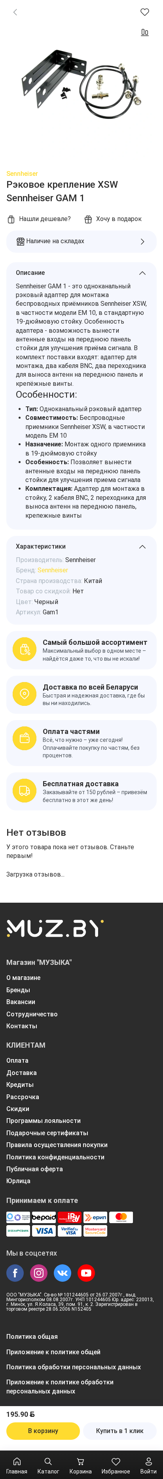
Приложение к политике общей (53, 1352)
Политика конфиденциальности (55, 1157)
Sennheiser (22, 173)
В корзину (43, 1431)
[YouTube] (86, 1273)
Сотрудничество (32, 1014)
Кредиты (20, 1084)
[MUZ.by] (55, 933)
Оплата (17, 1060)
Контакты (21, 1026)
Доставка (21, 1073)
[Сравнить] (145, 32)
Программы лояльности (43, 1120)
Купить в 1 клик (120, 1431)
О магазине (23, 978)
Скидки (17, 1109)
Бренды (18, 990)
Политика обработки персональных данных (73, 1367)
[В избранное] (145, 12)
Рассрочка (22, 1097)
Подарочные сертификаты (47, 1133)
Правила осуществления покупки (57, 1145)
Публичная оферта (34, 1169)
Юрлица (18, 1181)
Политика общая (32, 1336)
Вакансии (20, 1002)
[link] (15, 12)
